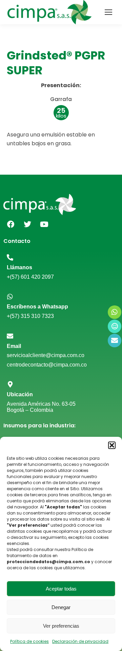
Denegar (61, 607)
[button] (111, 445)
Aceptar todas (61, 589)
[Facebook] (10, 224)
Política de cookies (29, 641)
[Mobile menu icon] (108, 12)
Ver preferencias (61, 626)
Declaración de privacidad (80, 641)
